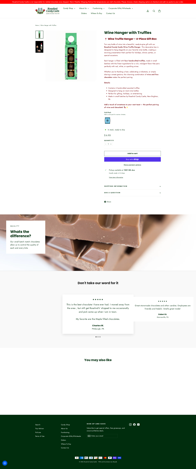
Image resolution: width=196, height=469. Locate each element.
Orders (84, 13)
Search (37, 425)
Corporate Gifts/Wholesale (120, 8)
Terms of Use (39, 436)
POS (99, 462)
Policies (38, 432)
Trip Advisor (39, 428)
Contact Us (110, 13)
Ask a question (112, 193)
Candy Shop (68, 8)
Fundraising (98, 8)
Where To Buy (96, 13)
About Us (83, 8)
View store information (116, 177)
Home (37, 25)
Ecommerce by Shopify (110, 462)
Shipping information (115, 186)
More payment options (132, 164)
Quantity (109, 140)
